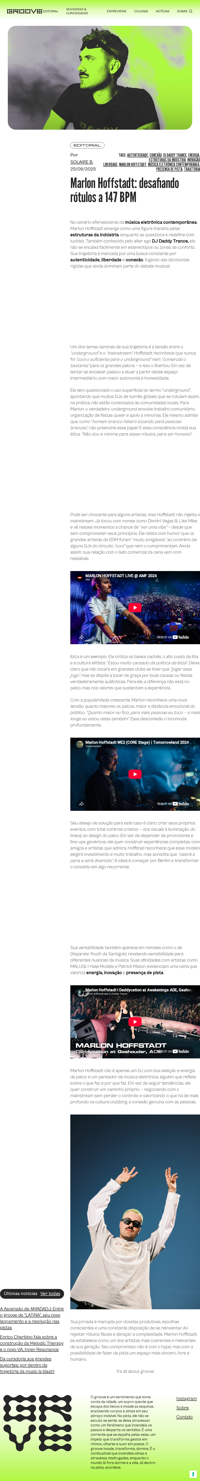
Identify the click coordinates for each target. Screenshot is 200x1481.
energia (193, 155)
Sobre (182, 11)
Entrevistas (116, 11)
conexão (156, 155)
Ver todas (50, 1293)
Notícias (162, 11)
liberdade (110, 164)
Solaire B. (81, 162)
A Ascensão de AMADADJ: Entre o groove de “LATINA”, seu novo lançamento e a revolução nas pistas (32, 1318)
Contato (184, 1417)
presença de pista (169, 169)
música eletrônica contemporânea (173, 164)
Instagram (186, 1398)
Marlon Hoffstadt (132, 164)
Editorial (50, 11)
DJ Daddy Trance (175, 155)
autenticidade (137, 155)
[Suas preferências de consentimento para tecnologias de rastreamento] (193, 1474)
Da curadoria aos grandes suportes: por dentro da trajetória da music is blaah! (27, 1365)
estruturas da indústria (167, 159)
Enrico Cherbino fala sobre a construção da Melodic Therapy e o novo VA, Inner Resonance (31, 1343)
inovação (193, 159)
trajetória (192, 169)
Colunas (141, 11)
